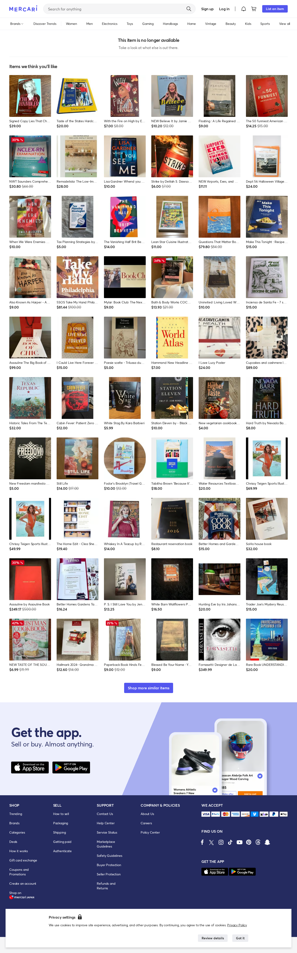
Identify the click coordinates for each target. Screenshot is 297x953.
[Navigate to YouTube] (239, 842)
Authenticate (62, 851)
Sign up (207, 8)
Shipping (59, 832)
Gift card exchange (23, 860)
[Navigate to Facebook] (202, 842)
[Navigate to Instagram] (221, 842)
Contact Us (105, 814)
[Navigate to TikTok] (230, 842)
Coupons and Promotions (19, 871)
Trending (15, 814)
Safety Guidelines (109, 855)
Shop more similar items (148, 687)
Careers (146, 823)
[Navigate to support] (205, 814)
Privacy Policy (237, 925)
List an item (275, 9)
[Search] (189, 8)
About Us (147, 814)
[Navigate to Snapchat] (267, 842)
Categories (17, 832)
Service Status (107, 832)
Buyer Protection (109, 865)
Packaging (60, 823)
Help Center (105, 823)
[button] (243, 8)
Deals (13, 841)
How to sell (61, 814)
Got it (240, 938)
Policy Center (150, 832)
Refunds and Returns (106, 885)
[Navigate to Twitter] (211, 842)
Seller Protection (108, 874)
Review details (213, 938)
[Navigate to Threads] (258, 842)
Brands (14, 823)
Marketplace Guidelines (106, 843)
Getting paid (62, 841)
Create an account (22, 883)
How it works (18, 851)
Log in (224, 8)
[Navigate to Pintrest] (248, 842)
